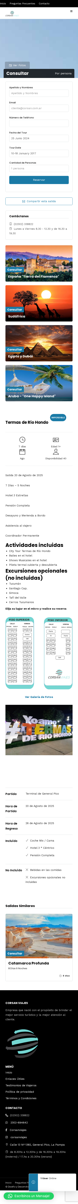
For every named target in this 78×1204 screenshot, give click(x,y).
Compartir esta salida (41, 201)
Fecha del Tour (18, 132)
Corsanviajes (18, 1130)
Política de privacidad (19, 1091)
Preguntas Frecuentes (22, 3)
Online (48, 1178)
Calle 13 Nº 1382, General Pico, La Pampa (37, 1144)
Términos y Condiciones (20, 1098)
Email (12, 102)
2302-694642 (19, 1122)
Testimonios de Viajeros (20, 1085)
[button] (29, 1196)
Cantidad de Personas (22, 162)
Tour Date (15, 147)
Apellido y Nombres (21, 87)
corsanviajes (19, 1137)
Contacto (44, 3)
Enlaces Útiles (14, 1079)
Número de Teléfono (21, 117)
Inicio (3, 3)
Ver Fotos (19, 65)
